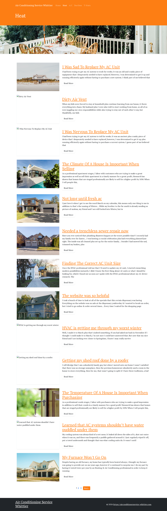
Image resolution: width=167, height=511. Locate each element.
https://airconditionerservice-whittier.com (132, 504)
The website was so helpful (85, 295)
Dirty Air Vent (74, 99)
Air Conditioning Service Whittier (34, 5)
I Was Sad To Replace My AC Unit (91, 66)
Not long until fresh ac (82, 198)
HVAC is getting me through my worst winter (102, 327)
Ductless (78, 5)
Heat (65, 5)
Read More (68, 83)
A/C (70, 5)
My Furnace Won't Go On (84, 457)
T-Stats (87, 5)
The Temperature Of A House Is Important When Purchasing (105, 395)
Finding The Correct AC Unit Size (91, 263)
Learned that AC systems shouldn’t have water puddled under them (103, 427)
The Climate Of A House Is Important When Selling (100, 166)
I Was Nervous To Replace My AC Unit (95, 131)
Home (58, 5)
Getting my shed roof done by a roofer (95, 360)
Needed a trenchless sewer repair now (95, 230)
